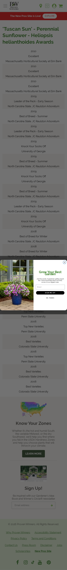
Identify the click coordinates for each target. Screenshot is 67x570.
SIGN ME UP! (50, 292)
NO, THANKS (50, 297)
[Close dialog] (64, 262)
